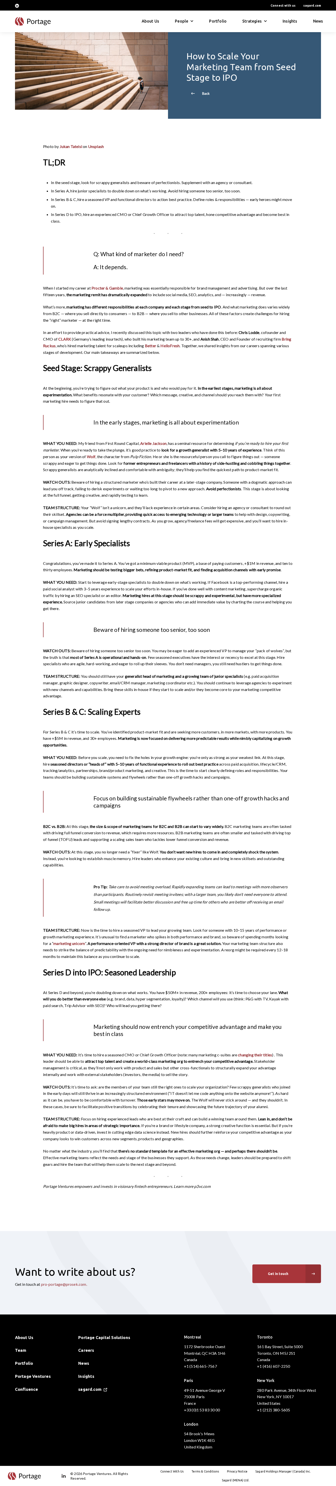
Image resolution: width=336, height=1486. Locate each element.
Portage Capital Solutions (104, 1337)
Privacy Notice (237, 1471)
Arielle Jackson (153, 443)
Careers (86, 1350)
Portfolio (218, 21)
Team (21, 1350)
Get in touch (278, 1274)
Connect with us (283, 5)
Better (150, 345)
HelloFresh (170, 345)
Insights (290, 21)
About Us (150, 21)
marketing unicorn (69, 943)
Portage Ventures (33, 1376)
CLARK (64, 339)
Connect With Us (172, 1471)
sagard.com (312, 5)
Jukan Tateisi (71, 146)
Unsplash (96, 146)
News (318, 21)
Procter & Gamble (107, 288)
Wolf (91, 456)
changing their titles (255, 1054)
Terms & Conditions (205, 1471)
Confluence (26, 1389)
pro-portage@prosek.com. (64, 1284)
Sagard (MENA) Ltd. (235, 1480)
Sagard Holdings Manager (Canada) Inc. (283, 1471)
